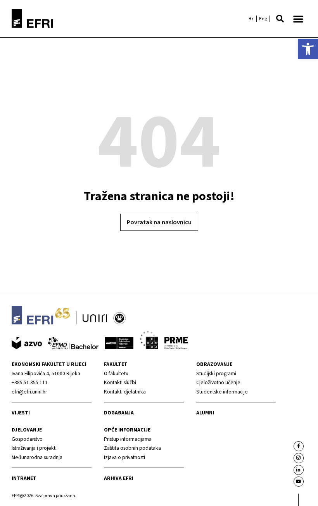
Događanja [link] (119, 412)
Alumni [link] (205, 412)
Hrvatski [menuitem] (251, 18)
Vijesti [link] (21, 412)
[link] (308, 49)
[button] (280, 19)
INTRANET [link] (24, 478)
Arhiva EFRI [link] (118, 478)
